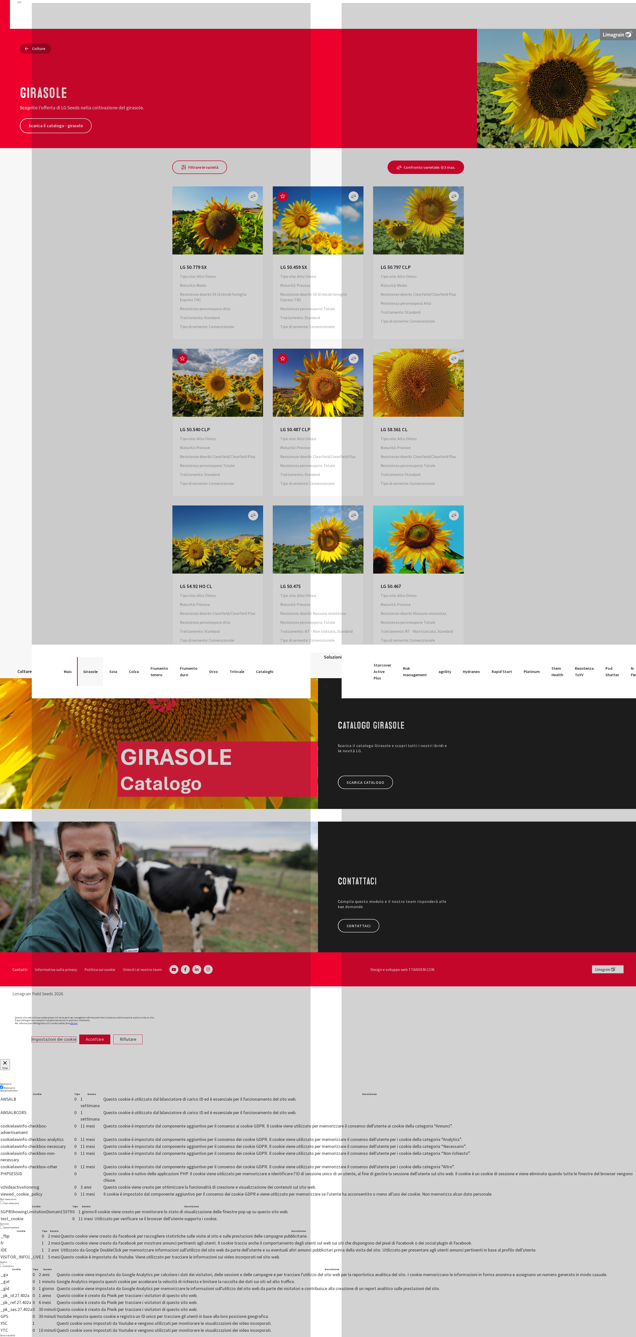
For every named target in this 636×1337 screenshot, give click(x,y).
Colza (134, 671)
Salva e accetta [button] (7, 1335)
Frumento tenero (159, 671)
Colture (24, 671)
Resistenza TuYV (584, 671)
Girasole (90, 671)
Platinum (532, 671)
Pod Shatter (612, 671)
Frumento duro (189, 671)
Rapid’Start (502, 671)
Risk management (415, 671)
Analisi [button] (3, 1262)
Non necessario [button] (8, 1199)
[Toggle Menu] (19, 2)
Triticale (237, 671)
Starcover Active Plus (382, 671)
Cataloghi (264, 671)
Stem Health (557, 671)
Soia (113, 671)
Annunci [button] (4, 1223)
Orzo (213, 671)
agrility (444, 671)
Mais (68, 671)
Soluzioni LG (333, 671)
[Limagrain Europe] (618, 34)
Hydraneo (471, 671)
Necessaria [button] (5, 1084)
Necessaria (9, 1087)
